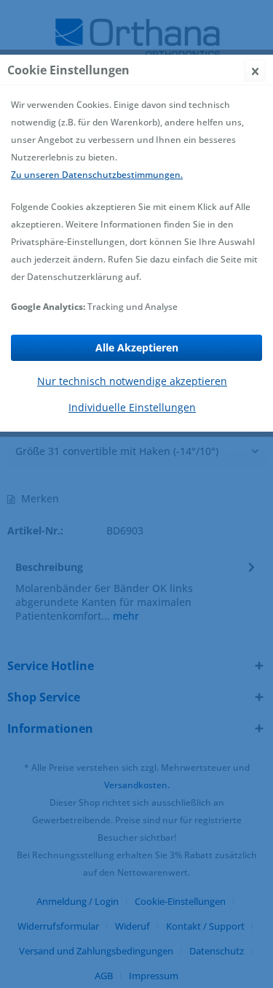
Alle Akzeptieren (136, 347)
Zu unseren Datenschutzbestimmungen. (97, 174)
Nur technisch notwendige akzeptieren (132, 381)
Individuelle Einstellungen (132, 407)
